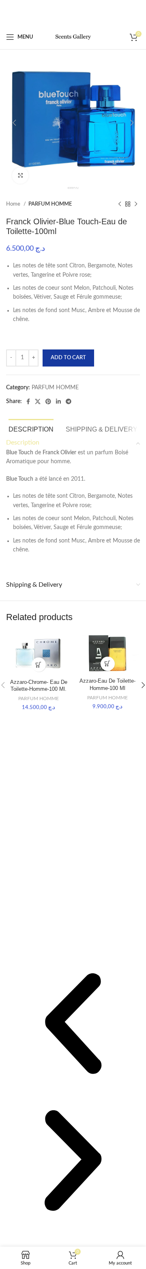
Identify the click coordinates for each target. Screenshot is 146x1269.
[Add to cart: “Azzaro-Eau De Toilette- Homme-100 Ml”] (108, 664)
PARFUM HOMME (50, 204)
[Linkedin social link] (58, 401)
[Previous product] (120, 204)
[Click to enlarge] (20, 175)
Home (13, 204)
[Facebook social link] (28, 401)
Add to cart (68, 357)
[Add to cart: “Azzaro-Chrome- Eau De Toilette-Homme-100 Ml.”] (39, 664)
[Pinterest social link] (48, 401)
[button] (73, 1025)
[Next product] (136, 204)
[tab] (31, 428)
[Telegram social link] (68, 401)
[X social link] (37, 401)
